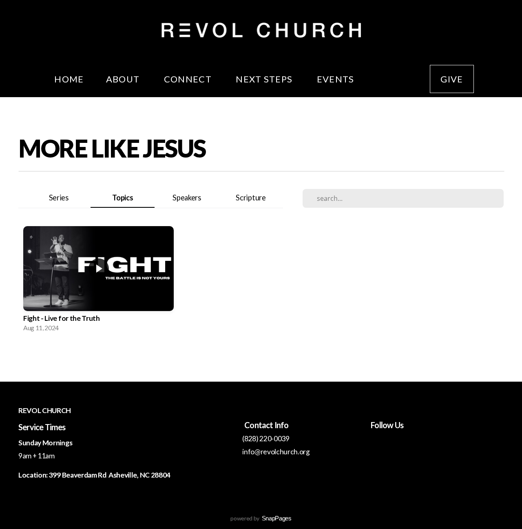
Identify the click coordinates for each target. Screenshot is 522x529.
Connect (189, 78)
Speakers (187, 197)
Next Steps (265, 78)
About (124, 78)
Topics (122, 197)
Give (451, 78)
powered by (260, 518)
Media (392, 78)
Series (59, 197)
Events (335, 78)
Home (69, 78)
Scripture (250, 197)
